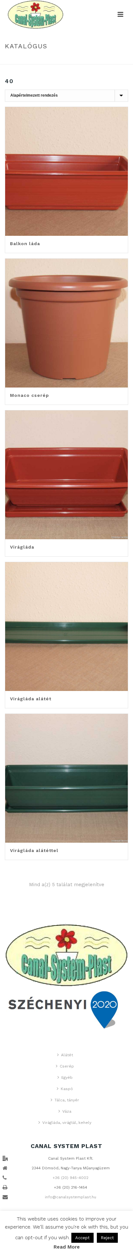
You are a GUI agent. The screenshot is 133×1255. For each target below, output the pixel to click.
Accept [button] (82, 1237)
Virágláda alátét (30, 698)
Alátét (67, 1055)
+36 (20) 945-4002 (70, 1177)
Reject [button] (107, 1237)
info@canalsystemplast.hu (70, 1197)
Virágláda (22, 547)
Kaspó (67, 1089)
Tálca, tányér (67, 1100)
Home (61, 60)
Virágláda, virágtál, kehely (66, 1122)
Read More (67, 1247)
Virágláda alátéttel (34, 850)
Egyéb (67, 1077)
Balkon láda (25, 243)
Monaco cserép (29, 395)
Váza (66, 1111)
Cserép (67, 1066)
